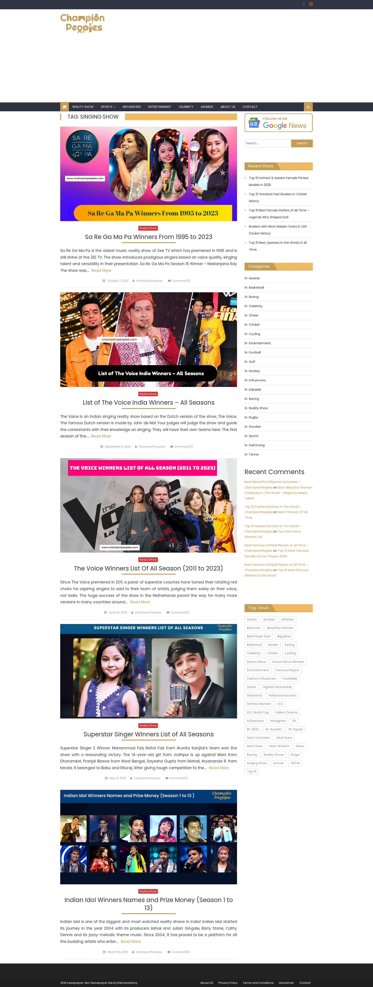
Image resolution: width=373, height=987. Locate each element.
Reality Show (83, 107)
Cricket (254, 324)
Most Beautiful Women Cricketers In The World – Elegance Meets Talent (278, 492)
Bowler (273, 645)
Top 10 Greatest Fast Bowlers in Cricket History (278, 197)
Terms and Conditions (258, 983)
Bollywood (254, 645)
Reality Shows (274, 755)
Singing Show (257, 763)
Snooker (255, 426)
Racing (254, 399)
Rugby (253, 417)
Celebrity (186, 107)
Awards (207, 107)
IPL (294, 721)
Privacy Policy (227, 983)
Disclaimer (286, 983)
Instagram (278, 721)
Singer (295, 755)
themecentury (127, 983)
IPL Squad (296, 729)
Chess (253, 315)
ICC (280, 704)
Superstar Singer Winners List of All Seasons (149, 735)
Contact (250, 107)
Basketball (256, 287)
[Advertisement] (186, 69)
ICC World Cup (258, 712)
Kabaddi (255, 389)
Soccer (278, 763)
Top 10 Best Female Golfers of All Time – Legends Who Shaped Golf (279, 213)
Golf (252, 362)
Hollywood (254, 695)
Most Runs (284, 738)
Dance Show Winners (288, 662)
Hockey (254, 371)
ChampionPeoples (149, 281)
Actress (269, 619)
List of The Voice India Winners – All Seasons (149, 403)
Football (255, 352)
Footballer (290, 678)
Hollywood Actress (282, 695)
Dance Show (256, 662)
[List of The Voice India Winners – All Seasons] (148, 339)
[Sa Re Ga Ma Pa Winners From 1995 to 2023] (148, 174)
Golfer (251, 687)
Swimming (257, 445)
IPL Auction (274, 729)
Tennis (254, 454)
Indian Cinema (287, 712)
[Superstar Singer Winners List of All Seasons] (148, 671)
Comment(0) (181, 281)
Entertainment (159, 107)
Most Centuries (258, 738)
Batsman (254, 628)
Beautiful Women (280, 628)
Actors (252, 619)
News (300, 746)
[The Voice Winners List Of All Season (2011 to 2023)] (148, 505)
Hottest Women (259, 704)
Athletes (287, 619)
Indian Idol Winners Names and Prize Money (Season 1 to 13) (149, 904)
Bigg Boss (284, 636)
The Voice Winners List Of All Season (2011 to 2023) (148, 569)
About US (228, 107)
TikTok (295, 763)
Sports (106, 107)
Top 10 (251, 771)
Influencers (132, 107)
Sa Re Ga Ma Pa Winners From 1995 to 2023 (148, 237)
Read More (100, 270)
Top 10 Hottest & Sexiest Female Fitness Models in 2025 (278, 181)
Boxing (254, 297)
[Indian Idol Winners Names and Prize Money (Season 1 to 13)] (148, 837)
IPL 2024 (253, 729)
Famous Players (287, 670)
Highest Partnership (277, 687)
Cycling (254, 334)
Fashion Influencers (261, 678)
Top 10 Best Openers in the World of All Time (278, 246)
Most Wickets (279, 746)
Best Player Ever (258, 636)
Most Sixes (254, 746)
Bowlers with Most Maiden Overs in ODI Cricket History (278, 230)
